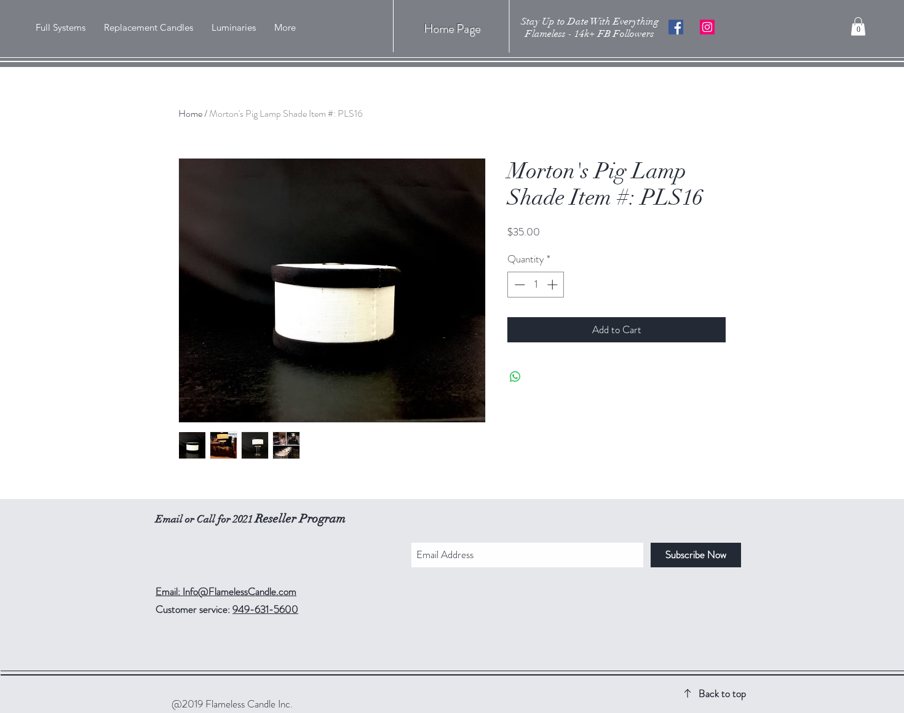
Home (190, 113)
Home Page (452, 28)
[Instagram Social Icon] (707, 27)
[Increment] (553, 284)
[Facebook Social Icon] (675, 27)
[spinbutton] (536, 284)
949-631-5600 (265, 609)
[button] (858, 26)
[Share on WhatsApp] (515, 376)
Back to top (722, 693)
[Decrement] (518, 284)
